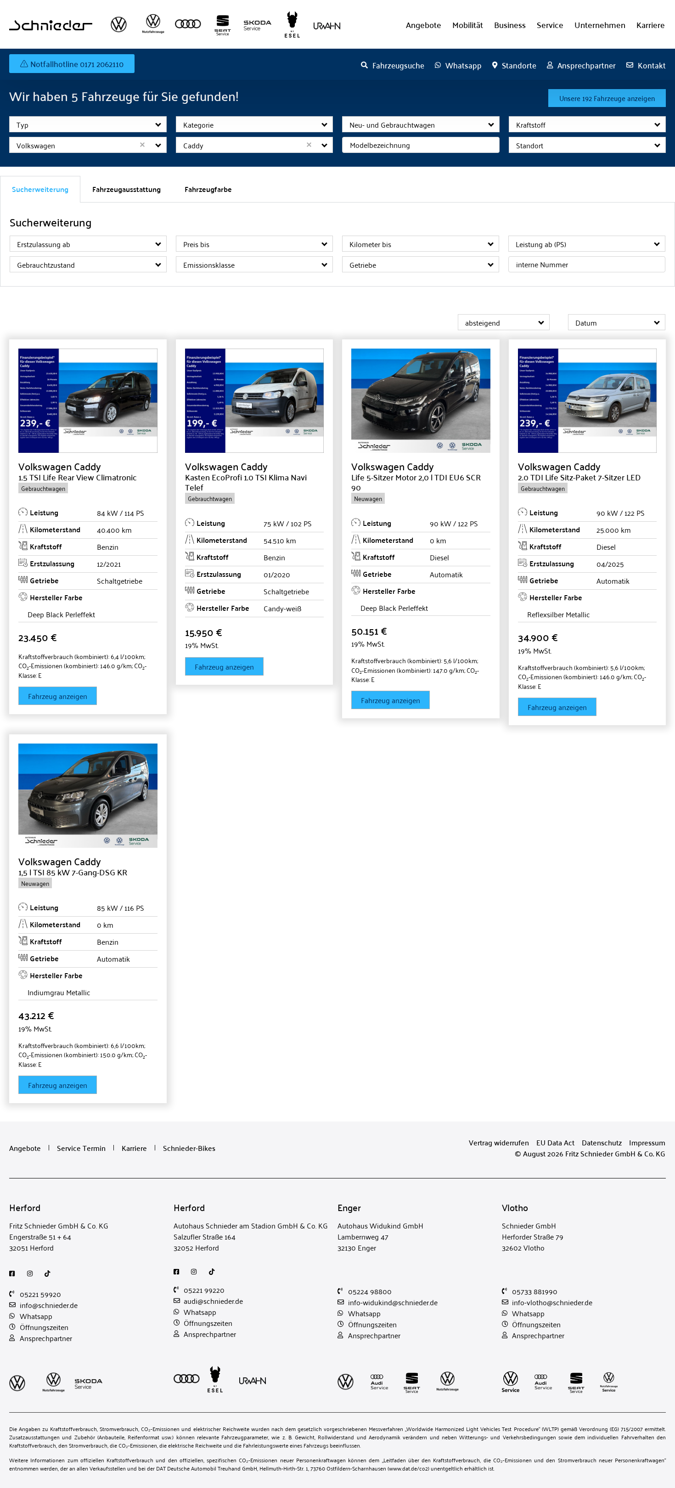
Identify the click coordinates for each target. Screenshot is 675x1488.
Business (510, 24)
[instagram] (32, 1273)
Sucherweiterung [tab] (40, 189)
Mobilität (467, 24)
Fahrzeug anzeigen (57, 695)
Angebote (423, 24)
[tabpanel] (337, 245)
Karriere (650, 24)
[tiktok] (50, 1273)
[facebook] (14, 1273)
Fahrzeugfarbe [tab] (208, 189)
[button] (159, 124)
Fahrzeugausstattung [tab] (126, 189)
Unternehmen (599, 24)
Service (550, 24)
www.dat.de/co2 (408, 1468)
